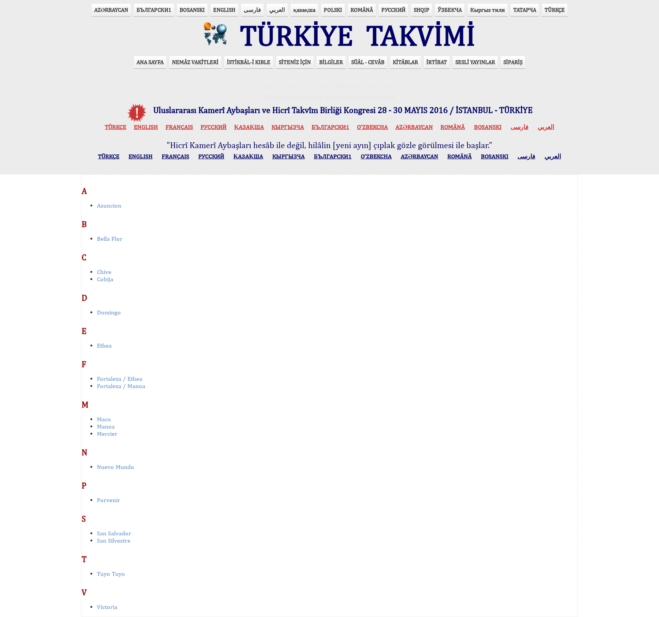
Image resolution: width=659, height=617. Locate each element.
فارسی (252, 9)
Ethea (104, 345)
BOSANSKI (192, 9)
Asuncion (109, 205)
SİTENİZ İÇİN (295, 62)
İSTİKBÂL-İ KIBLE (248, 62)
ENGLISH (224, 9)
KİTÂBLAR (405, 62)
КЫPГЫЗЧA (288, 126)
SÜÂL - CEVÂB (367, 62)
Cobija (105, 279)
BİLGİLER (331, 62)
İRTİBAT (436, 62)
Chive (104, 271)
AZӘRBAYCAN (111, 9)
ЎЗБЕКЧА (450, 9)
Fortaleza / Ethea (119, 378)
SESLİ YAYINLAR (475, 62)
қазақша (304, 9)
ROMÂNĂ (361, 9)
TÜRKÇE (555, 9)
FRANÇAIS (179, 126)
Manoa (106, 426)
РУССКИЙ (393, 9)
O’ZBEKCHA (372, 126)
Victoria (107, 607)
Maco (104, 419)
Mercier (107, 433)
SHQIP (421, 9)
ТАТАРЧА (524, 9)
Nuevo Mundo (115, 466)
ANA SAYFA (150, 62)
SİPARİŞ (512, 62)
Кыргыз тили (487, 9)
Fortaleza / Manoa (121, 386)
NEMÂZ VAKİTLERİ (195, 62)
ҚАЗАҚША (249, 126)
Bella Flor (109, 238)
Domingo (109, 312)
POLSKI (333, 9)
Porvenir (108, 500)
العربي (277, 9)
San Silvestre (113, 540)
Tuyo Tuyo (111, 573)
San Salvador (114, 533)
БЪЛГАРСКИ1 (154, 9)
